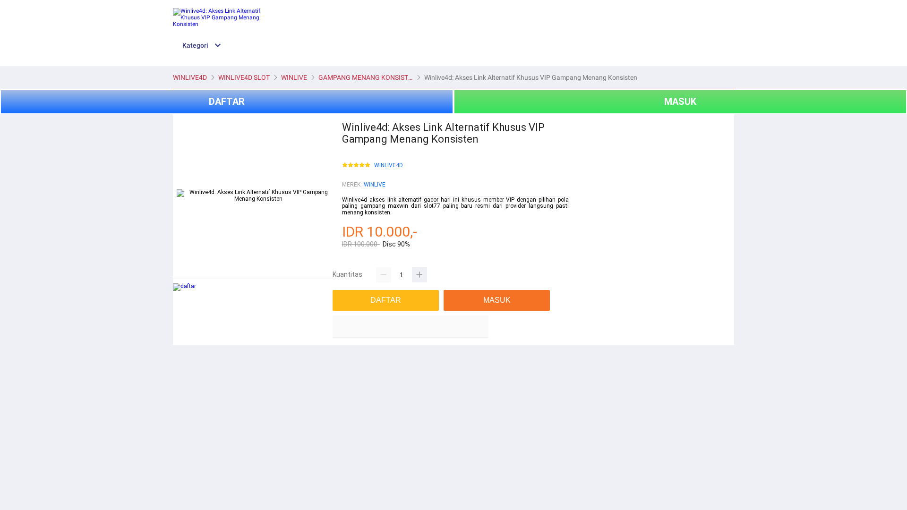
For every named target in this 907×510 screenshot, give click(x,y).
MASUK (680, 101)
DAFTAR (227, 101)
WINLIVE (374, 184)
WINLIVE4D (388, 165)
